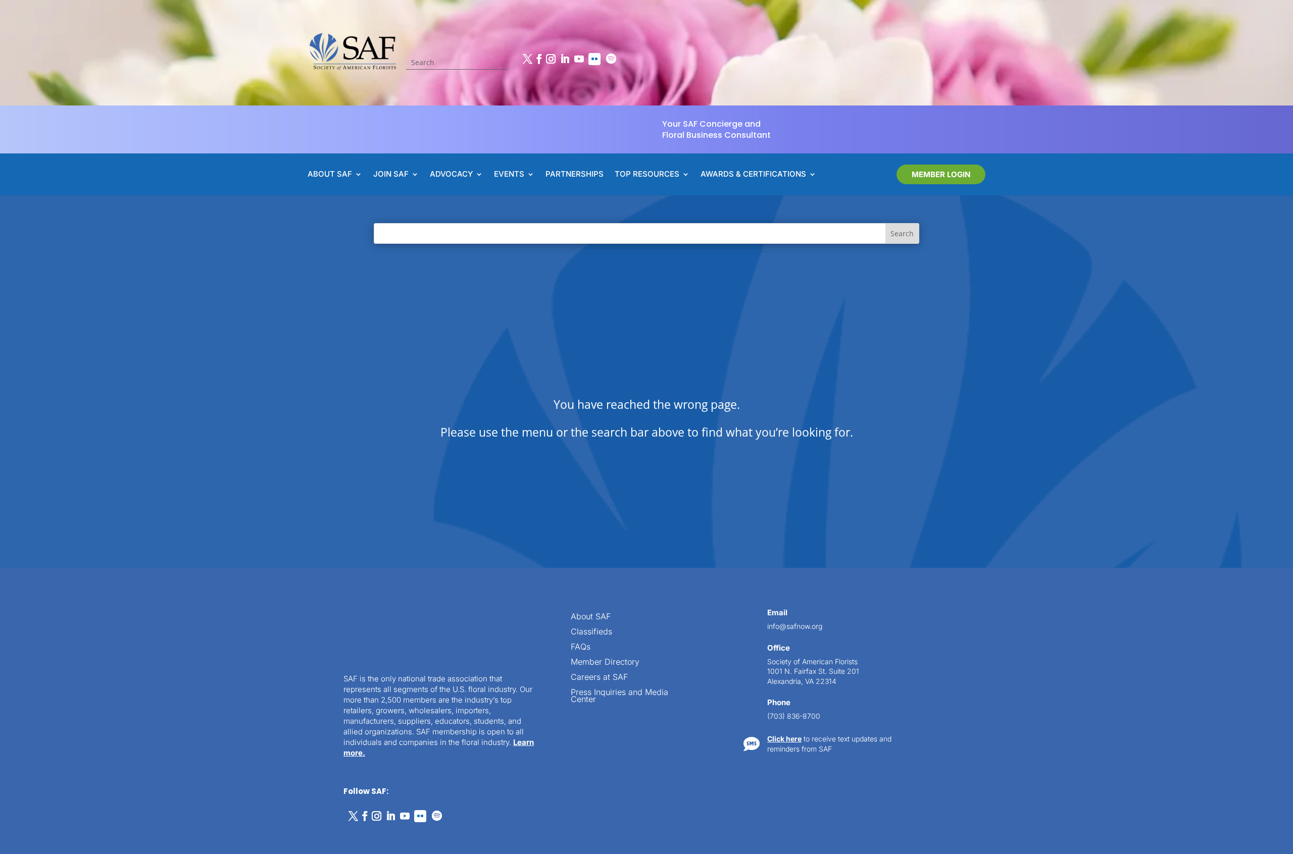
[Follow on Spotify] (611, 59)
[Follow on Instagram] (550, 59)
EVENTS (509, 175)
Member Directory (605, 662)
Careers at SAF (599, 677)
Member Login (941, 174)
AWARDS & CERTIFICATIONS (753, 175)
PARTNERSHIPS (574, 175)
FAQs (580, 647)
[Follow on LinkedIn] (564, 59)
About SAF (591, 617)
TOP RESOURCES (647, 175)
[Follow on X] (527, 59)
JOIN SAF (391, 175)
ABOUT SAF (330, 175)
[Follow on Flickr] (594, 59)
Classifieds (591, 632)
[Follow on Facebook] (539, 59)
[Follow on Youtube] (578, 59)
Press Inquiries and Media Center (619, 696)
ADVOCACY (451, 175)
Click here (784, 738)
